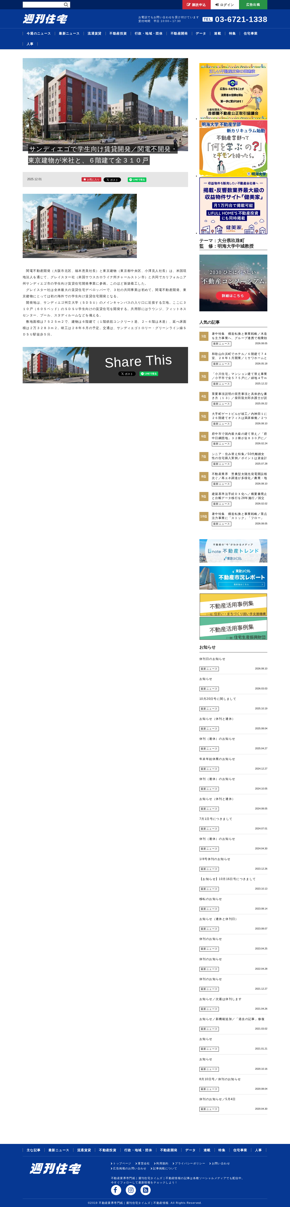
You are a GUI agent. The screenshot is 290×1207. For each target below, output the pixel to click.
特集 (232, 33)
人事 (30, 44)
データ (201, 33)
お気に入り (93, 179)
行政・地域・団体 (149, 33)
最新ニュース (69, 33)
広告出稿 (253, 4)
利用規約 (162, 1163)
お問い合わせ (221, 1163)
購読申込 (199, 5)
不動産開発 (179, 33)
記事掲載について (165, 1168)
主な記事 (34, 1150)
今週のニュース (39, 33)
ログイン (227, 5)
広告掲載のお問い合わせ (129, 1168)
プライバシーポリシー (190, 1163)
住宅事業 (251, 33)
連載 (217, 33)
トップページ (122, 1163)
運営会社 (144, 1163)
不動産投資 (118, 33)
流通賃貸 (95, 33)
